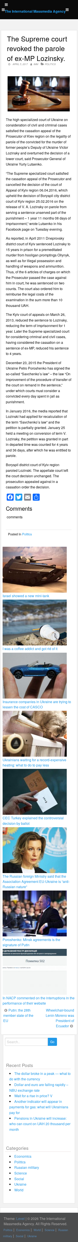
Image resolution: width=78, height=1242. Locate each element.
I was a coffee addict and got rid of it (30, 648)
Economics (22, 1156)
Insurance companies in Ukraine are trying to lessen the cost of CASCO (37, 704)
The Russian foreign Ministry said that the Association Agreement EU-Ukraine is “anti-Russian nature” (36, 881)
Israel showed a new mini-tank (26, 595)
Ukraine (20, 1184)
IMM (36, 64)
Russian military (26, 1167)
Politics (50, 64)
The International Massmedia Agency (35, 11)
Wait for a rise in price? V (33, 1095)
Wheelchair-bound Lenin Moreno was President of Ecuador (60, 1018)
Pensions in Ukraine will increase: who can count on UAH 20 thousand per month (39, 1124)
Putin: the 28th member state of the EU (18, 1015)
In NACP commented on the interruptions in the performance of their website (39, 1000)
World (18, 1189)
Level (20, 1218)
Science (20, 1173)
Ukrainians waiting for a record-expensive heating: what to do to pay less (34, 762)
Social (19, 1178)
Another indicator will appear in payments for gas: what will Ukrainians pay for (38, 1107)
